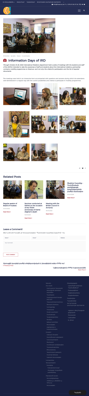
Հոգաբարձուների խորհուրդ (55, 302)
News (18, 56)
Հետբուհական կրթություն (54, 352)
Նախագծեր (72, 317)
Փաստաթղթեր (51, 324)
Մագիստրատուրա (74, 293)
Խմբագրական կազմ (53, 367)
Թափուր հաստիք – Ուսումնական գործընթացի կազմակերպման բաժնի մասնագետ (75, 187)
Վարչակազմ (50, 309)
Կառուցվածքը (51, 307)
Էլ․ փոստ (71, 320)
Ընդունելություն (72, 283)
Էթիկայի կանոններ (52, 322)
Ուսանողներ (71, 298)
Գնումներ (49, 319)
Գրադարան (72, 315)
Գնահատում (50, 342)
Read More (6, 212)
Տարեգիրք (50, 365)
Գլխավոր (48, 283)
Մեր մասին (49, 285)
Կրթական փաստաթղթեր (54, 357)
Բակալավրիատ (73, 290)
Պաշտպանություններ (53, 347)
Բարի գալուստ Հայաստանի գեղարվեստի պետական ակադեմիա (55, 290)
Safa (14, 56)
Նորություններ (50, 360)
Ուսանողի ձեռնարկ (52, 354)
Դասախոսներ (71, 301)
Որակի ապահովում (52, 312)
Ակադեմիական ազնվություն (55, 337)
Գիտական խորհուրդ (52, 304)
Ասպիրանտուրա (73, 295)
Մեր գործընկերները (52, 378)
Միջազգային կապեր (52, 375)
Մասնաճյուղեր (51, 314)
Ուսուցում (48, 332)
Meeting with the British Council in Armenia (52, 206)
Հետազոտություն (51, 362)
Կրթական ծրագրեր (52, 334)
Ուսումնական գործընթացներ (55, 344)
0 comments (26, 56)
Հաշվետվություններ (52, 317)
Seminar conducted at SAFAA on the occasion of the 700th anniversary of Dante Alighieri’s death (33, 208)
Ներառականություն (52, 339)
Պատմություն (50, 295)
